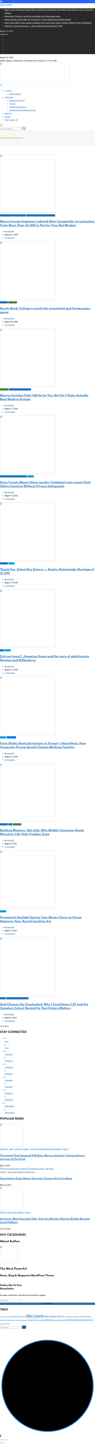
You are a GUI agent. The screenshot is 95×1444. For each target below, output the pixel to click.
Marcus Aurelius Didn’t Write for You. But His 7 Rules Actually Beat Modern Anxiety (38, 20)
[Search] (1, 86)
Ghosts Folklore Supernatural (11, 1212)
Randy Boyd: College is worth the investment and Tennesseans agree (33, 16)
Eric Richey (13, 1316)
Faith (11, 1149)
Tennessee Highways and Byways (21, 1172)
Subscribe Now (48, 1304)
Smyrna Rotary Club (59, 1320)
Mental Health (21, 1316)
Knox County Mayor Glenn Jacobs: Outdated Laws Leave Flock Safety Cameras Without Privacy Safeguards (48, 23)
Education (4, 1149)
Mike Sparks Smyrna (54, 1316)
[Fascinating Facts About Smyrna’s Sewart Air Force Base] (27, 1169)
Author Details (15, 94)
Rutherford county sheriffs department (16, 1320)
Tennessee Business (17, 107)
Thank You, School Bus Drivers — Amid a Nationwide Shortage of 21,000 (34, 26)
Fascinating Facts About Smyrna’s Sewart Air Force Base (36, 1178)
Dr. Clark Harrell (4, 1316)
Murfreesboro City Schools (72, 1316)
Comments (10, 238)
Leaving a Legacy (21, 1149)
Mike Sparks (35, 1316)
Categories (9, 97)
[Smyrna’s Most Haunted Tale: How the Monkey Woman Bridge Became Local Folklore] (11, 1209)
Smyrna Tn (89, 1320)
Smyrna (48, 1320)
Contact (8, 117)
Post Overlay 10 (11, 120)
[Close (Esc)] (1, 1439)
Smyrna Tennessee (75, 1320)
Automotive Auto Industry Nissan (22, 110)
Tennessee (3, 1324)
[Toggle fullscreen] (5, 1439)
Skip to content (6, 5)
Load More (4, 1026)
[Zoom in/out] (8, 1439)
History (3, 1172)
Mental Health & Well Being (50, 1149)
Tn (8, 1323)
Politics (12, 104)
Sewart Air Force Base (36, 1320)
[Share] (3, 1439)
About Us (8, 113)
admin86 (10, 231)
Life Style (34, 1149)
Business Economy (17, 100)
